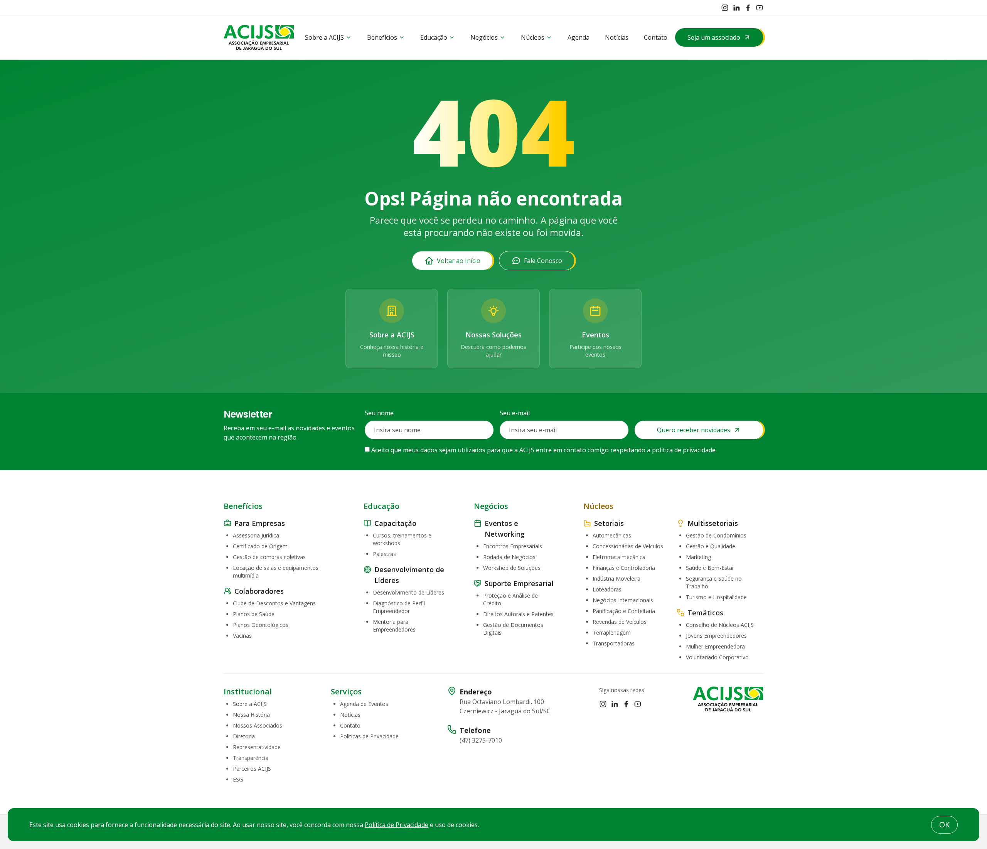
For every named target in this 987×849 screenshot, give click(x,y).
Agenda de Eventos (364, 704)
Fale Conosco (543, 260)
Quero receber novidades (693, 430)
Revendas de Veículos (620, 621)
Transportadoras (614, 643)
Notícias (616, 37)
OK (944, 824)
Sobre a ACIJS (324, 37)
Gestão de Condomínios (716, 535)
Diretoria (244, 736)
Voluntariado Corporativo (717, 657)
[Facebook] (748, 8)
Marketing (698, 557)
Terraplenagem (612, 632)
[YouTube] (759, 8)
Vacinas (242, 635)
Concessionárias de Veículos (628, 546)
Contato (655, 37)
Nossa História (251, 714)
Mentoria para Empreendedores (394, 625)
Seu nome (379, 413)
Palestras (384, 554)
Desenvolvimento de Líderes (408, 592)
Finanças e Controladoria (624, 567)
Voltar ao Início (458, 260)
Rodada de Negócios (509, 557)
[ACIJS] (259, 37)
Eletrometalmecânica (619, 557)
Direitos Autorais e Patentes (518, 614)
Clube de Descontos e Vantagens (274, 603)
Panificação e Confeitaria (624, 611)
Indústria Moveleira (616, 578)
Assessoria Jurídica (256, 535)
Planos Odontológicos (260, 624)
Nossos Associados (257, 725)
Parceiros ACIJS (252, 768)
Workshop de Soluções (512, 567)
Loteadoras (607, 589)
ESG (238, 779)
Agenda (579, 37)
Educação (433, 37)
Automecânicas (612, 535)
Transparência (250, 757)
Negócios (484, 37)
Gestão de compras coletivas (269, 557)
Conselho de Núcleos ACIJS (720, 624)
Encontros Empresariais (512, 546)
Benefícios (382, 37)
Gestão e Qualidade (710, 546)
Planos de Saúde (254, 614)
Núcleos (532, 37)
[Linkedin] (736, 8)
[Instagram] (725, 8)
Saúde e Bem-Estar (710, 567)
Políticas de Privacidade (369, 736)
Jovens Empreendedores (716, 635)
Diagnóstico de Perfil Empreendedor (399, 607)
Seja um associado (713, 37)
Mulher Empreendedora (715, 646)
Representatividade (257, 747)
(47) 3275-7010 (481, 740)
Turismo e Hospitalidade (716, 597)
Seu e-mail (515, 413)
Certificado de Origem (260, 546)
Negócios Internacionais (623, 600)
